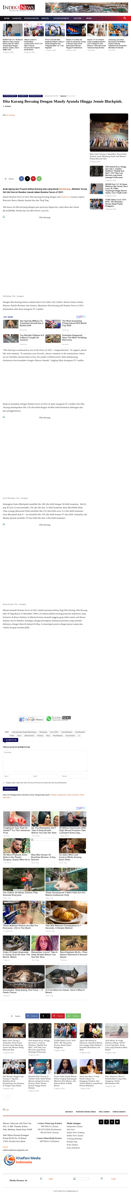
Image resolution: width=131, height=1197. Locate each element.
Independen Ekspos (75, 1126)
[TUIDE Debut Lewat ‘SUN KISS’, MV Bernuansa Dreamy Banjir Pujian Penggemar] (96, 204)
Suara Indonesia (73, 1148)
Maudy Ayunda (29, 735)
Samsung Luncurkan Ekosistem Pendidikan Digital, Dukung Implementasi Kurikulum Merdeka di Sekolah (117, 44)
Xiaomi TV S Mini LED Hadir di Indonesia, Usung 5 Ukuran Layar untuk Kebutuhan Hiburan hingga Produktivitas (76, 44)
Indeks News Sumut (75, 1135)
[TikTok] (106, 1122)
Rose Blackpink (57, 735)
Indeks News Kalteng (75, 1132)
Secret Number (70, 735)
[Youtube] (117, 1122)
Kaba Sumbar (72, 1145)
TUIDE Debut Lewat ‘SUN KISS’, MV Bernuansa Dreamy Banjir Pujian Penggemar (115, 203)
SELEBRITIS (23, 96)
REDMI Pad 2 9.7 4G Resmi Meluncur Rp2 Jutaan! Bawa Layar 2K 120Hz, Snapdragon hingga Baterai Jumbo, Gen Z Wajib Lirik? (13, 45)
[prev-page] (4, 1096)
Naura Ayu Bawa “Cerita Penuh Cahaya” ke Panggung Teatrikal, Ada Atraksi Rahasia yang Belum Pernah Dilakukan (91, 1081)
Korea (19, 735)
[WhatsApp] (39, 178)
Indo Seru (71, 1129)
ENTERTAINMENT (10, 96)
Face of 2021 (54, 732)
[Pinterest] (33, 178)
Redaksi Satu (72, 1142)
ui (79, 735)
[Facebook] (21, 178)
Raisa (48, 735)
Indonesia (66, 197)
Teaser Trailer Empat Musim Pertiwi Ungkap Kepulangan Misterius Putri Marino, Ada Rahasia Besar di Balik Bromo (65, 1081)
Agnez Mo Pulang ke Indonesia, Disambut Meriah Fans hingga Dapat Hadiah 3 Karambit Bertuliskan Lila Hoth (91, 1045)
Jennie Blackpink (67, 732)
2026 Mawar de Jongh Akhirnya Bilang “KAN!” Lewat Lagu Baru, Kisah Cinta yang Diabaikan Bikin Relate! (116, 1045)
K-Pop (12, 735)
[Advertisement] (65, 73)
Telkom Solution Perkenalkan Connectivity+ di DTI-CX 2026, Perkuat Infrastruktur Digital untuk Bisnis (33, 45)
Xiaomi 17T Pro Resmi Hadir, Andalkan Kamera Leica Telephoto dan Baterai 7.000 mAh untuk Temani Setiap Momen (96, 44)
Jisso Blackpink (80, 732)
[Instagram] (101, 1122)
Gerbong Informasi (74, 1139)
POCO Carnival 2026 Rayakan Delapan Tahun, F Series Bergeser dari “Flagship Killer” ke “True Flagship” (54, 44)
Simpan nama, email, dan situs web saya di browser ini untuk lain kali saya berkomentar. (36, 783)
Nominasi (40, 735)
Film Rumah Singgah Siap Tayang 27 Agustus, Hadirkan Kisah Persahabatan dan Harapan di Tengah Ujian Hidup (13, 1081)
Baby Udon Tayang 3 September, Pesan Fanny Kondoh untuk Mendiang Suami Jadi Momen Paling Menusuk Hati (108, 156)
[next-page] (8, 1096)
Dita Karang (64, 189)
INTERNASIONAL (36, 96)
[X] (27, 178)
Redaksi (8, 106)
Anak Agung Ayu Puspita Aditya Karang (24, 732)
